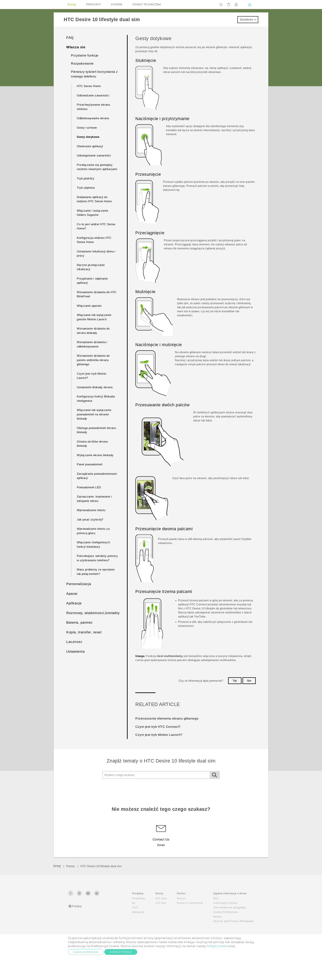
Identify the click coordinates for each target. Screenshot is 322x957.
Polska (77, 906)
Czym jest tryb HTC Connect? (158, 726)
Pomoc (70, 866)
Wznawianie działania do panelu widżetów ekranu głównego (93, 360)
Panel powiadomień (89, 464)
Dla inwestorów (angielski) (229, 907)
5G (133, 903)
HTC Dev (161, 903)
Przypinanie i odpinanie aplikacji (92, 281)
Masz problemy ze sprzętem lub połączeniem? (96, 572)
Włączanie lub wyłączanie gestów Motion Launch (94, 317)
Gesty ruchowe (87, 127)
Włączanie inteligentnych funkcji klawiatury (93, 544)
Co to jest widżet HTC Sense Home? (96, 226)
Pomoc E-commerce (190, 903)
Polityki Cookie (216, 946)
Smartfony (138, 898)
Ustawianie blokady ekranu (95, 387)
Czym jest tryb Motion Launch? (91, 376)
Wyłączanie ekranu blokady (95, 455)
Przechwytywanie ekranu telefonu (93, 107)
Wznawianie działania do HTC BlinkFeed (97, 294)
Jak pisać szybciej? (90, 519)
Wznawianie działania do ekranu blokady (93, 331)
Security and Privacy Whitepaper (233, 921)
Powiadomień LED (89, 487)
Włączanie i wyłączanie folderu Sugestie (92, 213)
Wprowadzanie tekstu (91, 510)
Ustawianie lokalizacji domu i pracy (96, 253)
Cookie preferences (85, 951)
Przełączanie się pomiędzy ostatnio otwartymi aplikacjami (97, 167)
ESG (216, 898)
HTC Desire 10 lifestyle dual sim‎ (101, 866)
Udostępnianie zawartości (94, 155)
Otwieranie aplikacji (90, 146)
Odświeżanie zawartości (93, 95)
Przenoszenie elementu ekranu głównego (167, 718)
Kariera (217, 916)
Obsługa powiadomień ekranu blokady (96, 430)
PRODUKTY (93, 4)
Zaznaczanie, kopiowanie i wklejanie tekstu (94, 499)
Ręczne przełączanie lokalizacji (91, 267)
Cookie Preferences (225, 912)
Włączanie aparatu (89, 305)
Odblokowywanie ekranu (93, 118)
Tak (235, 680)
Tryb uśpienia (86, 187)
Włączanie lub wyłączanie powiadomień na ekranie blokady (94, 414)
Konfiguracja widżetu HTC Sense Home (94, 240)
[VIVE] (249, 4)
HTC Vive (161, 898)
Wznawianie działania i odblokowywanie (92, 344)
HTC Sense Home (89, 86)
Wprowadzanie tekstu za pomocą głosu (93, 531)
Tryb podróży (85, 178)
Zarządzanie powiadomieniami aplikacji (97, 476)
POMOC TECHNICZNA (146, 4)
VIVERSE (116, 4)
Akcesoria (138, 912)
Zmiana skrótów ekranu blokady (92, 444)
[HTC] (72, 5)
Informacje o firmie (225, 903)
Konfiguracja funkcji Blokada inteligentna (96, 398)
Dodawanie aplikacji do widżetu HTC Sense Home (94, 199)
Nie (249, 680)
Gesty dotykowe (88, 137)
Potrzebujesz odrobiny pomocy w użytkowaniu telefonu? (97, 558)
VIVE (135, 907)
